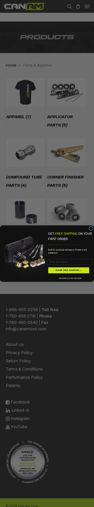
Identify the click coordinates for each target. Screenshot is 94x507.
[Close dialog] (91, 228)
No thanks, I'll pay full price (70, 278)
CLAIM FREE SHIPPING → (68, 270)
